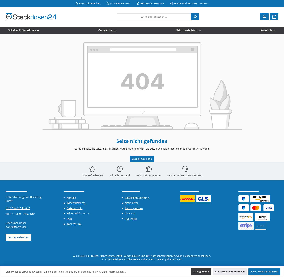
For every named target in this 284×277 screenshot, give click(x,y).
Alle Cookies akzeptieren (264, 271)
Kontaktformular (16, 227)
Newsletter (131, 203)
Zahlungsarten (134, 208)
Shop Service (131, 189)
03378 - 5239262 (18, 208)
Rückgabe (131, 219)
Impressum (74, 224)
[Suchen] (195, 16)
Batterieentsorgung (137, 197)
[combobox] (154, 16)
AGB (69, 219)
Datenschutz (74, 208)
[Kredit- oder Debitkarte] (262, 207)
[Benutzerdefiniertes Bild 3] (246, 226)
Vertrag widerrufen (18, 237)
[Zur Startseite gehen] (31, 16)
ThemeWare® (174, 259)
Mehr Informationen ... (113, 271)
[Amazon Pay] (260, 198)
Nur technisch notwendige (230, 271)
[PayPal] (243, 198)
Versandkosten (132, 255)
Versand (130, 213)
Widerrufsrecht (76, 203)
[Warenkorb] (274, 16)
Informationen (74, 189)
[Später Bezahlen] (243, 207)
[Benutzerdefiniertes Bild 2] (203, 198)
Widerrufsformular (78, 213)
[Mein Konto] (264, 16)
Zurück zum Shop (142, 158)
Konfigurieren (201, 271)
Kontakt (71, 197)
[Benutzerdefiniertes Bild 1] (187, 198)
